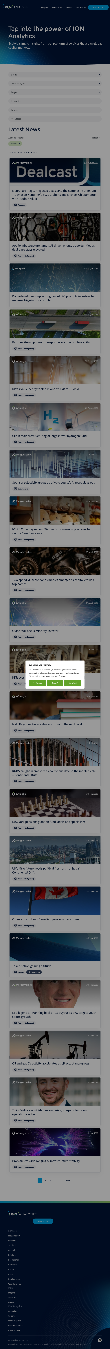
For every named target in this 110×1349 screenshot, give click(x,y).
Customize (37, 683)
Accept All (73, 683)
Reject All (55, 683)
